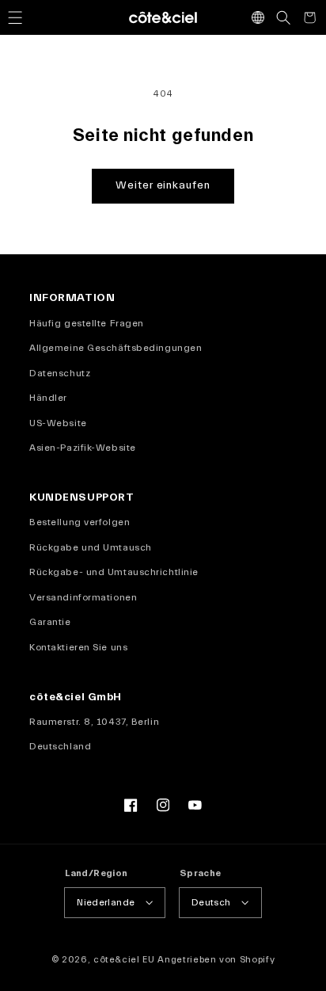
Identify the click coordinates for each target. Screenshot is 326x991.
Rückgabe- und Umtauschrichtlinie (114, 571)
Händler (48, 397)
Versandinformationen (83, 597)
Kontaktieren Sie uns (78, 647)
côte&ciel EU (124, 960)
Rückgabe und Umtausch (90, 547)
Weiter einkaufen (163, 185)
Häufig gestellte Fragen (86, 323)
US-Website (58, 423)
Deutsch (211, 902)
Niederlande (106, 902)
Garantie (49, 621)
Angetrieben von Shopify (216, 960)
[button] (15, 17)
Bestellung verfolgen (79, 522)
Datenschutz (59, 373)
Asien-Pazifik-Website (82, 447)
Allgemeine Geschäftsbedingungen (115, 347)
